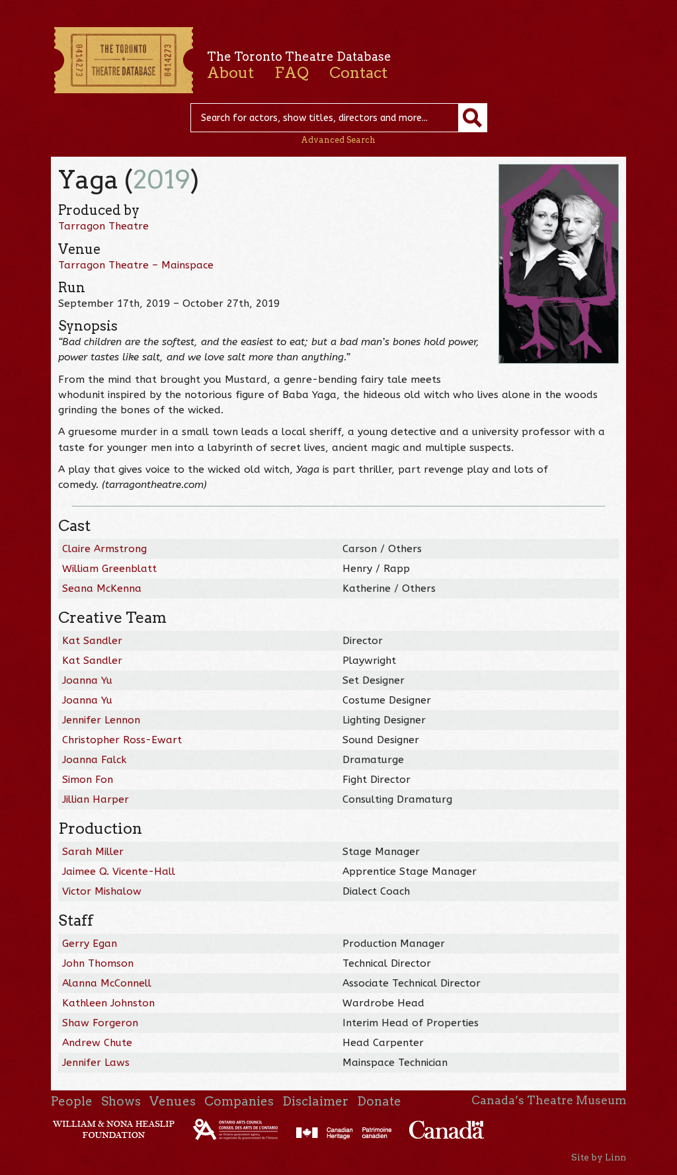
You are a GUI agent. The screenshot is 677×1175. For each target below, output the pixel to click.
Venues (172, 1101)
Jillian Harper (95, 799)
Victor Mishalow (101, 891)
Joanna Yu (87, 680)
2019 (161, 179)
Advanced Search (338, 140)
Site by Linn (598, 1157)
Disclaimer (315, 1101)
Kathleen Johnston (108, 1003)
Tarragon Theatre (103, 226)
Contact (358, 72)
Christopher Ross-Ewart (122, 740)
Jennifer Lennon (101, 720)
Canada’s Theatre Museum (548, 1100)
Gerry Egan (89, 944)
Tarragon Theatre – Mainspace (136, 265)
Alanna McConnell (106, 983)
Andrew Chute (97, 1043)
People (72, 1101)
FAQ (291, 72)
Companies (239, 1101)
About (230, 72)
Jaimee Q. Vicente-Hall (118, 871)
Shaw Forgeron (100, 1023)
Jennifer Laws (96, 1063)
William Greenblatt (109, 569)
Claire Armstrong (104, 549)
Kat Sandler (92, 641)
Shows (121, 1101)
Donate (379, 1101)
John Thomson (98, 963)
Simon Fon (87, 780)
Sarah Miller (93, 852)
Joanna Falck (94, 760)
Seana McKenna (101, 588)
